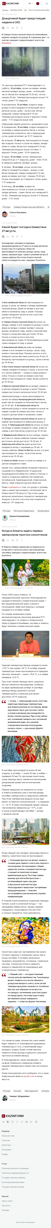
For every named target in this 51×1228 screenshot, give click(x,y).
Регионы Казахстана (24, 511)
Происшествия (8, 1136)
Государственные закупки (13, 1187)
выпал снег (29, 1076)
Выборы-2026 (16, 10)
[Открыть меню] (47, 3)
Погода (6, 207)
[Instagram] (3, 28)
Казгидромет (31, 1091)
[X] (21, 28)
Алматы (45, 1091)
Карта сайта (7, 1201)
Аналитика (6, 1145)
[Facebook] (17, 28)
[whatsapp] (7, 28)
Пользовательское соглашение (15, 1168)
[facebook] (17, 1122)
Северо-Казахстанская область (29, 207)
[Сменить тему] (39, 3)
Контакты (6, 1205)
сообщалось (14, 487)
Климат (17, 1091)
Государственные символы (13, 1177)
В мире (5, 1154)
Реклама (5, 1210)
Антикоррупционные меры (13, 1182)
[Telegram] (12, 28)
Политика (6, 1140)
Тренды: (5, 10)
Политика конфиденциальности (15, 1173)
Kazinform (6, 43)
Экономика (6, 1150)
